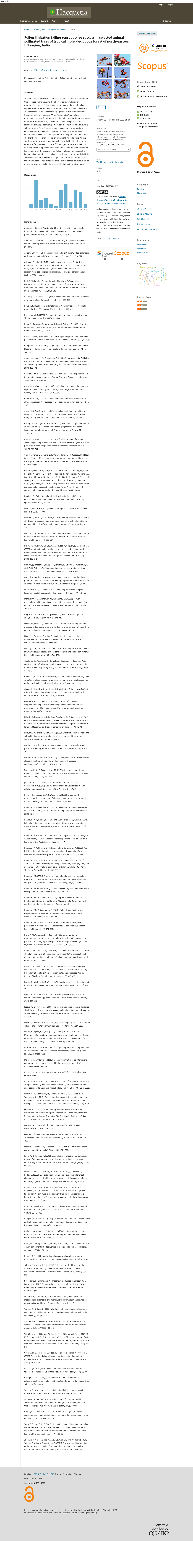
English (140, 189)
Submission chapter (111, 238)
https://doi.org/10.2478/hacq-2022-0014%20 (48, 70)
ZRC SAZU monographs (147, 229)
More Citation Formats (107, 149)
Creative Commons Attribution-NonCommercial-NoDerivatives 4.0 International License (111, 199)
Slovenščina (142, 193)
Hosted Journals (144, 224)
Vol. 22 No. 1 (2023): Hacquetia (54, 29)
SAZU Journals (143, 219)
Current (44, 21)
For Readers (142, 244)
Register (162, 4)
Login (170, 4)
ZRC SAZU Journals (145, 214)
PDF (102, 107)
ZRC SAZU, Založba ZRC (44, 1474)
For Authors (142, 248)
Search (167, 21)
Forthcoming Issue (28, 21)
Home (26, 29)
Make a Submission (147, 33)
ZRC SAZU (141, 209)
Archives (55, 21)
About (66, 21)
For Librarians (142, 252)
